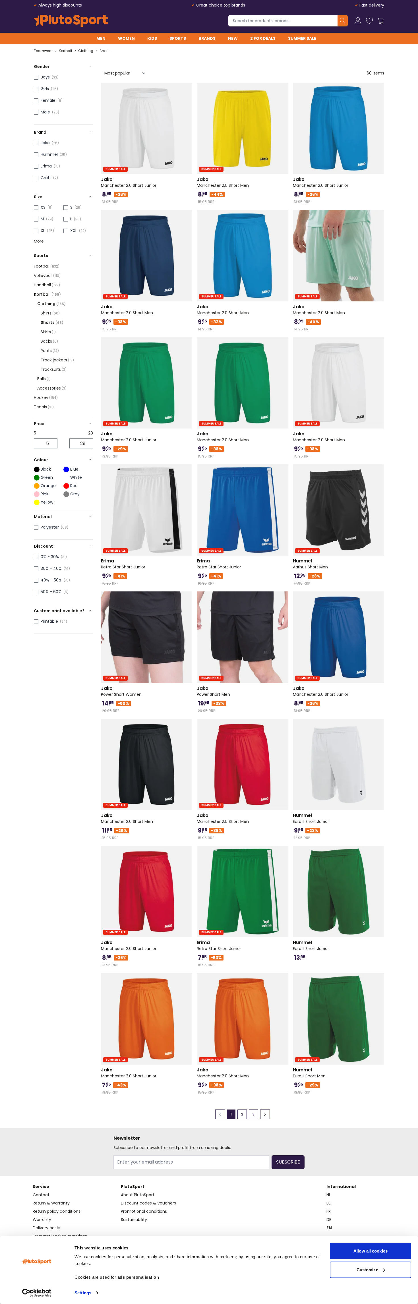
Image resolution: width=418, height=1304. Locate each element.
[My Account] (358, 20)
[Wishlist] (369, 20)
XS (43, 207)
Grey (75, 494)
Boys (45, 77)
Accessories (52, 388)
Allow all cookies (370, 1251)
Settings (83, 1292)
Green (47, 477)
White (76, 477)
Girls (45, 89)
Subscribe (288, 1162)
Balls (44, 379)
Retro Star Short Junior (123, 564)
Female (48, 100)
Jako (45, 143)
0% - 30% (50, 557)
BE (328, 1203)
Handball (47, 285)
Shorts (105, 51)
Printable (49, 621)
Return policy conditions (56, 1211)
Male (45, 112)
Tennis (44, 407)
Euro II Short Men (309, 1073)
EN (329, 1228)
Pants (50, 350)
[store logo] (71, 21)
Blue (74, 469)
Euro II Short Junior (311, 818)
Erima (46, 166)
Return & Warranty (51, 1203)
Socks (49, 341)
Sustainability (134, 1219)
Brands (207, 38)
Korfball (65, 51)
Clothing (85, 51)
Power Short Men (213, 691)
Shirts (50, 313)
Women (126, 38)
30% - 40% (51, 568)
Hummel (49, 154)
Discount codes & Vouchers (148, 1203)
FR (328, 1211)
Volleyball (47, 275)
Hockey (46, 397)
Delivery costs (46, 1228)
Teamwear (43, 51)
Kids (152, 38)
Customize (367, 1269)
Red (74, 486)
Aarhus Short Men (310, 564)
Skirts (48, 332)
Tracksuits (54, 369)
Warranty (42, 1219)
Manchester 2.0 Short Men (223, 182)
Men (100, 38)
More (39, 241)
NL (328, 1195)
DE (328, 1219)
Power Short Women (121, 691)
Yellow (47, 502)
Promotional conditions (144, 1211)
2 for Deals (263, 38)
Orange (48, 486)
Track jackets (57, 360)
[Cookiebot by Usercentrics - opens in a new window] (37, 1293)
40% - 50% (51, 580)
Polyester (50, 527)
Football (46, 266)
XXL (73, 230)
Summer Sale (302, 38)
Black (46, 469)
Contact (41, 1195)
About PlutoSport (137, 1195)
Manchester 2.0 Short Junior (128, 182)
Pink (44, 494)
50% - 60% (51, 592)
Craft (46, 178)
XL (43, 230)
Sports (177, 38)
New (233, 38)
